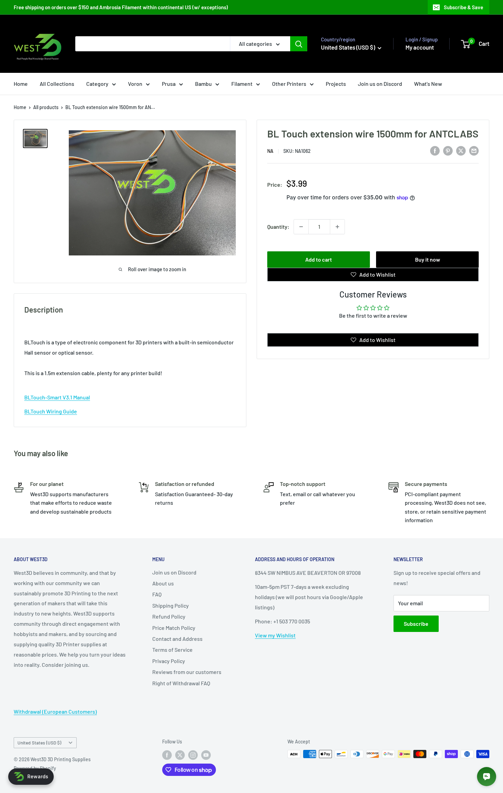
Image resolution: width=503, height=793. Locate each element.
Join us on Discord (380, 83)
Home (21, 83)
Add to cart (318, 259)
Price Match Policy (173, 627)
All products (46, 107)
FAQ (157, 594)
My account (419, 47)
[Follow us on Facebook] (167, 754)
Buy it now (427, 259)
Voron (135, 83)
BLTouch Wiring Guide (50, 411)
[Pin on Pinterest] (448, 150)
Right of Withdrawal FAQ (181, 683)
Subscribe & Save (463, 7)
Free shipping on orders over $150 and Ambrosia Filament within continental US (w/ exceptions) (121, 7)
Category (97, 83)
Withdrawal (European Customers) (55, 711)
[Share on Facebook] (435, 150)
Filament (242, 83)
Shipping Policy (170, 605)
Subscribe (416, 623)
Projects (336, 83)
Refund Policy (168, 616)
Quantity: (278, 226)
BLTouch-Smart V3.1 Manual (57, 397)
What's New (428, 83)
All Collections (57, 83)
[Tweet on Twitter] (461, 150)
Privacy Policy (168, 661)
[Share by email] (474, 150)
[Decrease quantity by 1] (301, 227)
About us (163, 583)
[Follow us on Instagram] (193, 754)
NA (270, 151)
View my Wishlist (275, 635)
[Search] (298, 43)
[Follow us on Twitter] (180, 754)
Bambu (203, 83)
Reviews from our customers (186, 672)
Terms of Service (172, 649)
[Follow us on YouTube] (206, 754)
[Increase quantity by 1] (337, 227)
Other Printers (289, 83)
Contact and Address (177, 638)
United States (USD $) (39, 742)
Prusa (169, 83)
